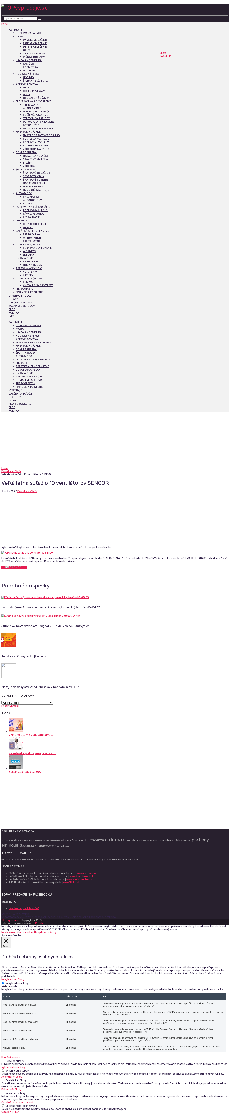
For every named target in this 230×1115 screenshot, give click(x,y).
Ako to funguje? (20, 403)
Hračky (28, 227)
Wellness (29, 251)
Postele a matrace (36, 138)
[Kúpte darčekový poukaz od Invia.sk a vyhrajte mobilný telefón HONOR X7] (115, 597)
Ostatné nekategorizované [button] (17, 1102)
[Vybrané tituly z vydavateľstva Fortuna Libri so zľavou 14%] (16, 731)
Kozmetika (30, 67)
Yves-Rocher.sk (62, 846)
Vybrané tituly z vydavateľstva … (31, 734)
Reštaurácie (31, 217)
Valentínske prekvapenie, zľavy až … (32, 753)
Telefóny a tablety (36, 118)
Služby (27, 203)
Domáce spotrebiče (36, 111)
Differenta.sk (97, 840)
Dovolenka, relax (28, 244)
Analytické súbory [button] (11, 1076)
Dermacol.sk (79, 840)
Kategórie (16, 29)
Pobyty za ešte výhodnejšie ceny (23, 656)
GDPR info (38, 923)
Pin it (171, 56)
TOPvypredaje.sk (11, 920)
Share (163, 53)
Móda (20, 36)
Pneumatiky (31, 196)
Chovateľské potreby (38, 285)
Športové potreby (35, 179)
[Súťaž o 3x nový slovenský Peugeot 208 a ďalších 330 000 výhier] (115, 615)
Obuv (26, 50)
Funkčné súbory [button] (10, 1057)
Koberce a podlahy (36, 142)
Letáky (13, 299)
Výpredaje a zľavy (21, 295)
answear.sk (29, 841)
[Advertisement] (115, 440)
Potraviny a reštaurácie (33, 207)
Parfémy (28, 63)
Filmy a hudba (32, 265)
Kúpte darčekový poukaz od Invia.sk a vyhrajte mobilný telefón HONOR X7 (51, 607)
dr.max (117, 840)
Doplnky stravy (34, 91)
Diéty (26, 94)
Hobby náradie (33, 186)
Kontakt (15, 312)
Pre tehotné (31, 241)
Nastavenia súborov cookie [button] (17, 932)
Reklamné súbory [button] (11, 1089)
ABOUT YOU (7, 841)
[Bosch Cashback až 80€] (16, 768)
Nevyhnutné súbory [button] (12, 979)
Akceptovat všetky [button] (45, 932)
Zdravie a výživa (27, 84)
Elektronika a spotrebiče (33, 101)
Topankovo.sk (45, 845)
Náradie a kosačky (35, 155)
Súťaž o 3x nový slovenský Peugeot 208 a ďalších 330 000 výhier (45, 626)
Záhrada (29, 166)
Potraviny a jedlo (35, 210)
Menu (4, 23)
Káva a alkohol (33, 213)
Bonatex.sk (57, 841)
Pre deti (21, 220)
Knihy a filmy (24, 258)
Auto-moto (24, 193)
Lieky (26, 87)
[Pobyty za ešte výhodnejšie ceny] (115, 640)
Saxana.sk (28, 845)
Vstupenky (30, 271)
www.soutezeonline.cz (79, 879)
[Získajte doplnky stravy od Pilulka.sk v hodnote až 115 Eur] (115, 670)
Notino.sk (187, 841)
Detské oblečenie (35, 46)
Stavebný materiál (36, 159)
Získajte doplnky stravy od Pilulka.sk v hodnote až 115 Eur (40, 687)
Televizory (30, 104)
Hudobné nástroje (36, 190)
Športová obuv (33, 176)
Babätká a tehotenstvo (32, 230)
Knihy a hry (30, 261)
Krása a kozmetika (29, 60)
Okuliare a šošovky (36, 97)
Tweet (163, 56)
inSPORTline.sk (160, 841)
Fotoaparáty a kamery (38, 121)
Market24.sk (174, 840)
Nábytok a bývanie (28, 132)
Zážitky (28, 275)
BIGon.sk (47, 841)
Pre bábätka (31, 234)
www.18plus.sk (71, 882)
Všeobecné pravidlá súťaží (24, 908)
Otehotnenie (32, 237)
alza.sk (18, 840)
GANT (128, 841)
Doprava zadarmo (28, 33)
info (12, 316)
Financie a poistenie (29, 292)
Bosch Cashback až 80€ (25, 771)
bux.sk (67, 840)
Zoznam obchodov (22, 305)
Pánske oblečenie (35, 43)
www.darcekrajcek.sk (81, 876)
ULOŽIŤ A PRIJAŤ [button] (10, 1112)
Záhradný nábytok (36, 149)
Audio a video (32, 108)
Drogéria (29, 70)
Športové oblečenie (36, 172)
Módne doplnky (34, 57)
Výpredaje (15, 390)
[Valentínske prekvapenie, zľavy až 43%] (16, 750)
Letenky (28, 254)
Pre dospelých (25, 288)
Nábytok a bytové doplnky (41, 135)
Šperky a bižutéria (35, 80)
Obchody (15, 397)
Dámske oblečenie (35, 39)
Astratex (39, 841)
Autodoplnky (32, 200)
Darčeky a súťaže (20, 302)
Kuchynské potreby (36, 145)
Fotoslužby (31, 125)
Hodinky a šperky (27, 74)
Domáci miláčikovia (29, 278)
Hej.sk (135, 840)
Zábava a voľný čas (29, 268)
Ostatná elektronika (38, 128)
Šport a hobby (26, 169)
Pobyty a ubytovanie (37, 247)
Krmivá (28, 282)
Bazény (28, 162)
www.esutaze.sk (86, 873)
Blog (12, 309)
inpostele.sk (146, 841)
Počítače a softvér (36, 114)
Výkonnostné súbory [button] (13, 1067)
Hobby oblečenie (34, 183)
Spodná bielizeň (34, 53)
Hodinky (28, 77)
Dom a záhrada (26, 152)
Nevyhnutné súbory (17, 983)
